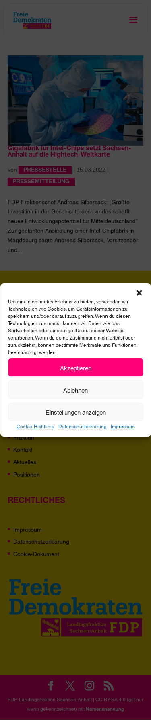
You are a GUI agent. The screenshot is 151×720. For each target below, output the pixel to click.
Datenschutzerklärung (82, 426)
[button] (139, 293)
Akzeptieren (75, 367)
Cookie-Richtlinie (35, 426)
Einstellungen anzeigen (76, 411)
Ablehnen (75, 389)
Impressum (123, 426)
